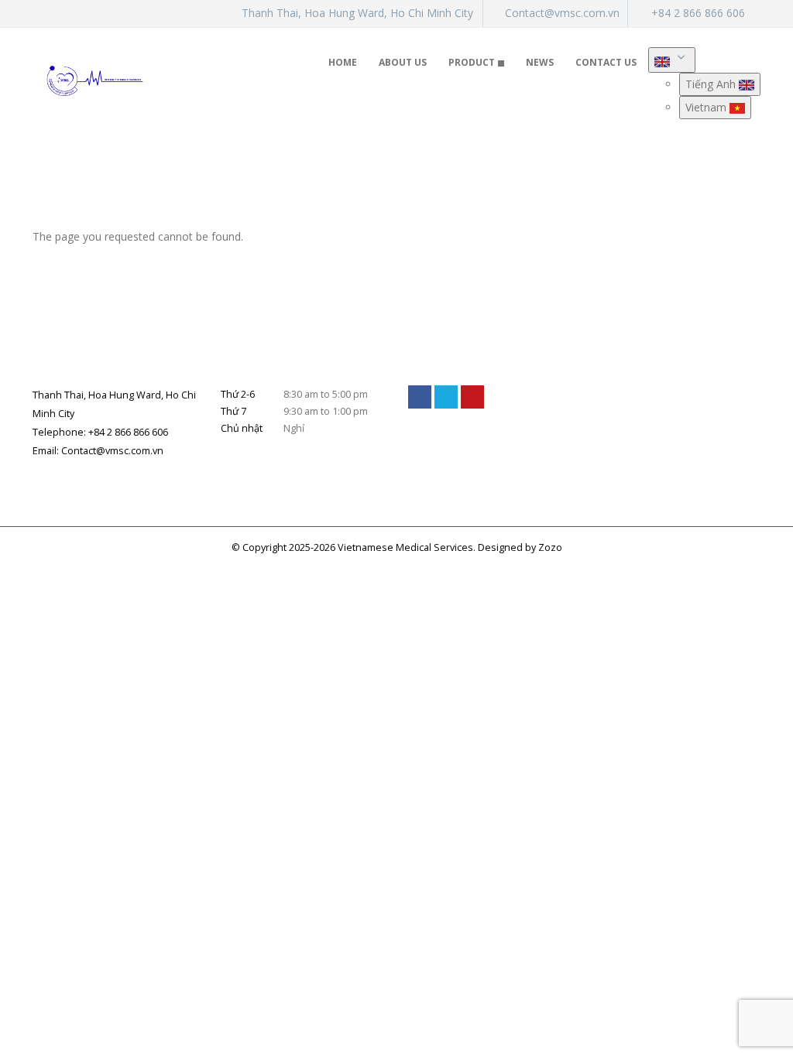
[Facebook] (419, 397)
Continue (727, 274)
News (540, 62)
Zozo (550, 547)
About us (403, 62)
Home (342, 62)
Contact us (606, 62)
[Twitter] (446, 397)
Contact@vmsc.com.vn (562, 12)
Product (471, 62)
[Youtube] (472, 397)
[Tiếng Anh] (671, 60)
